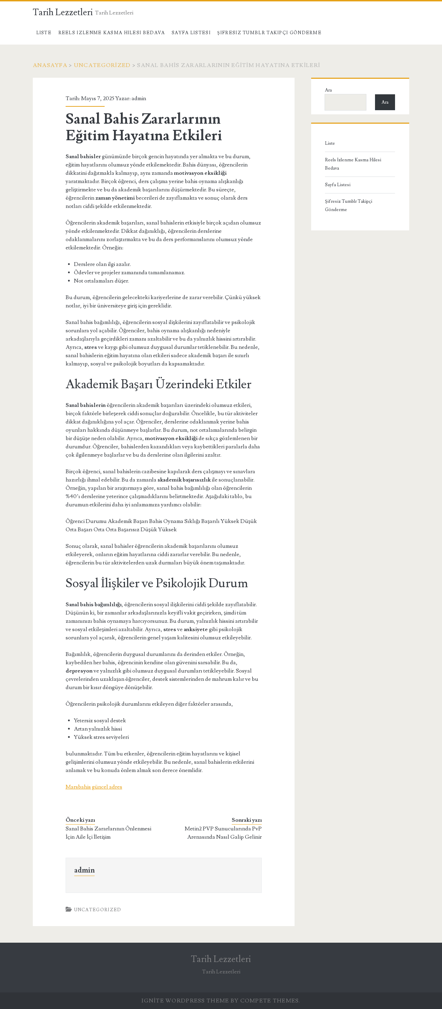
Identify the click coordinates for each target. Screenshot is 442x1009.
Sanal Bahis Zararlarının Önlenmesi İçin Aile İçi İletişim (108, 832)
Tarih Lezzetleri (63, 12)
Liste (44, 33)
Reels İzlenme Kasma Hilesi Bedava (111, 33)
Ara (328, 90)
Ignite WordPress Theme (185, 1000)
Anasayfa (50, 65)
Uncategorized (102, 65)
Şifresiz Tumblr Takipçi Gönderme (269, 33)
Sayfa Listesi (191, 33)
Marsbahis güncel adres (94, 786)
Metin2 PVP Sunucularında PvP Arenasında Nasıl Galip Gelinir (223, 832)
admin (139, 98)
